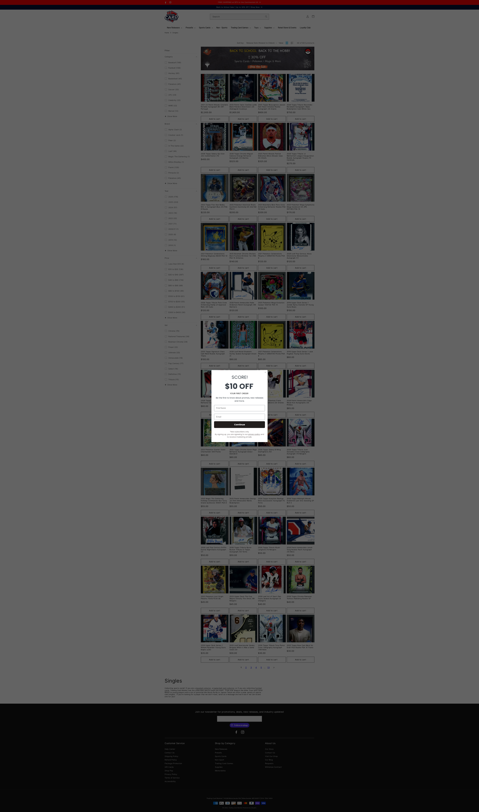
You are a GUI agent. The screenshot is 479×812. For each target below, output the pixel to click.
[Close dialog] (265, 372)
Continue (239, 424)
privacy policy (254, 434)
